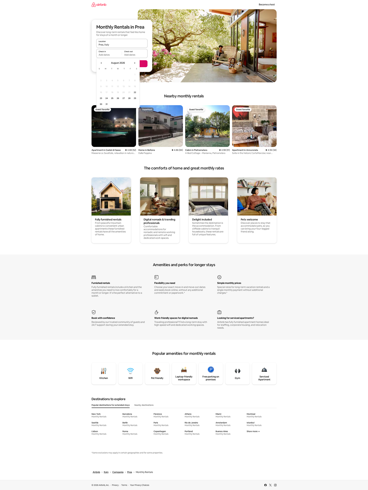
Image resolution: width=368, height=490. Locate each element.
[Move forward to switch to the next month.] (134, 63)
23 (101, 98)
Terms (124, 485)
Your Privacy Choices (139, 485)
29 (135, 98)
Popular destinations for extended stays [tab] (111, 405)
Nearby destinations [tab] (144, 405)
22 (135, 92)
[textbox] (109, 54)
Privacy (115, 485)
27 (123, 98)
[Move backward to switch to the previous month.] (101, 63)
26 (118, 98)
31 (107, 104)
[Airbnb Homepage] (99, 4)
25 (112, 98)
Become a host (267, 4)
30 (101, 104)
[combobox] (122, 44)
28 (129, 98)
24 (106, 98)
